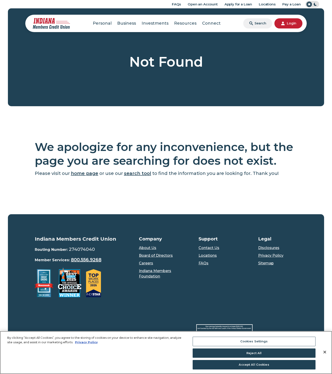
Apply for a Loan (238, 4)
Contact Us (209, 248)
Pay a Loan (291, 4)
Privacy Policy (270, 255)
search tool (137, 173)
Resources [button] (185, 23)
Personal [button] (102, 23)
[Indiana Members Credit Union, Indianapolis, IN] (51, 23)
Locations (267, 4)
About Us (147, 248)
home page (84, 173)
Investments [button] (155, 23)
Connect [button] (211, 23)
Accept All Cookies (254, 364)
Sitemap (266, 263)
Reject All (254, 353)
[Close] (325, 352)
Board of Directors (156, 255)
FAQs (176, 4)
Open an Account (203, 4)
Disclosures (268, 248)
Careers (146, 263)
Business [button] (126, 23)
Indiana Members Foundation (155, 273)
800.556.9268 (86, 259)
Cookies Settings (254, 341)
